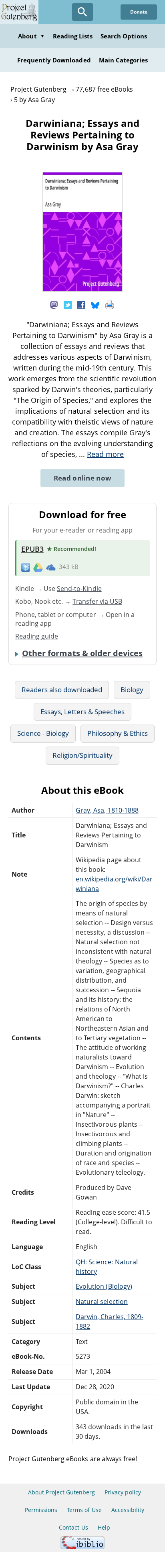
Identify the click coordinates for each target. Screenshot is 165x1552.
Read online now (83, 478)
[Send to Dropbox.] (25, 567)
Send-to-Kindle (79, 588)
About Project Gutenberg (61, 1492)
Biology (132, 689)
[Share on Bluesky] (95, 304)
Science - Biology (43, 733)
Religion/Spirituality (82, 755)
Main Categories (123, 60)
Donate (138, 11)
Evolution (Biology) (104, 1286)
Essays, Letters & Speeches (82, 711)
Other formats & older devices (82, 653)
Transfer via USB (97, 601)
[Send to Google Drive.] (38, 567)
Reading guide (36, 636)
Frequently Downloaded (54, 60)
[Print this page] (109, 304)
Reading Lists (73, 36)
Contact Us (73, 1527)
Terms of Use (84, 1510)
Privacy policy (123, 1492)
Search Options (124, 36)
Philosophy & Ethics (117, 733)
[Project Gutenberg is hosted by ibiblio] (82, 1547)
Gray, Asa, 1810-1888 (107, 810)
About (31, 36)
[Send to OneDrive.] (51, 567)
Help (104, 1527)
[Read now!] (82, 289)
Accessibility (128, 1510)
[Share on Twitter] (68, 304)
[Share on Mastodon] (54, 304)
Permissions (41, 1510)
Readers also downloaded (62, 689)
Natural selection (102, 1301)
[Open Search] (82, 12)
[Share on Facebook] (81, 304)
